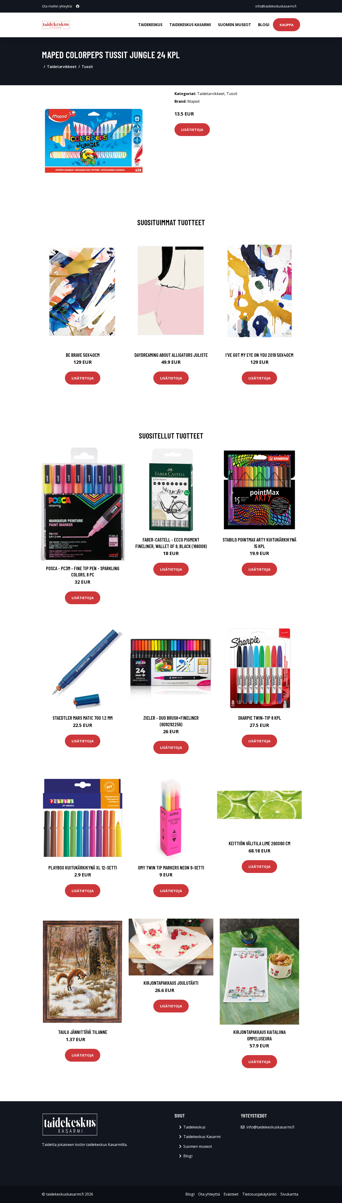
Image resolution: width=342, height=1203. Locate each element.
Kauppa (286, 24)
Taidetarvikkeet (62, 66)
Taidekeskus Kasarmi (190, 24)
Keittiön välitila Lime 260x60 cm (259, 843)
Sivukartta (289, 1194)
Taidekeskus (150, 24)
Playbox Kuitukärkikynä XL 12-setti (82, 867)
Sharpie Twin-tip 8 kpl (259, 718)
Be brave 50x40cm (83, 355)
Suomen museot (234, 24)
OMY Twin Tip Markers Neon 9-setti (171, 867)
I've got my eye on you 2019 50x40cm (259, 355)
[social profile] (77, 6)
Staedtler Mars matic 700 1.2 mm (83, 718)
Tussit (87, 66)
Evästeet (231, 1194)
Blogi (263, 24)
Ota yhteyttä (209, 1194)
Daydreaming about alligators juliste (171, 355)
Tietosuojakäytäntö (259, 1194)
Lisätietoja (192, 129)
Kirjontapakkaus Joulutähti (171, 983)
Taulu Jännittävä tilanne (82, 1032)
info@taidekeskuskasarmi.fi (275, 6)
